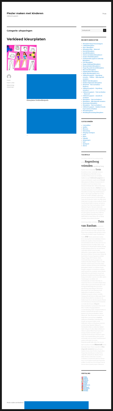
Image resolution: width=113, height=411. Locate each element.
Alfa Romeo (90, 304)
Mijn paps (98, 296)
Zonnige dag (91, 192)
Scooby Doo (89, 362)
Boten (84, 136)
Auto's (86, 201)
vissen (87, 211)
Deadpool (91, 292)
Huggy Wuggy (85, 258)
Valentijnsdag (99, 319)
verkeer (95, 294)
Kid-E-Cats (84, 193)
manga (83, 333)
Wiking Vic (98, 325)
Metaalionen (97, 358)
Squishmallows (92, 336)
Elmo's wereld (88, 317)
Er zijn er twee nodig (95, 201)
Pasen (83, 237)
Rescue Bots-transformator (89, 364)
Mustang (96, 290)
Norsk (85, 386)
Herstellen (84, 192)
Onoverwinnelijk (90, 170)
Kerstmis (98, 263)
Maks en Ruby (93, 327)
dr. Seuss (103, 201)
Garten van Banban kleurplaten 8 (92, 55)
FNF (86, 237)
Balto (102, 263)
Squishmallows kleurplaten (91, 71)
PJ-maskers (89, 241)
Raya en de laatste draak (88, 360)
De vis (96, 248)
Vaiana (90, 252)
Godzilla (100, 294)
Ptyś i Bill (98, 213)
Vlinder (94, 229)
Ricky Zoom (91, 250)
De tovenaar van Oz (99, 362)
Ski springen (98, 232)
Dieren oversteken (93, 283)
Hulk (90, 203)
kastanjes (84, 347)
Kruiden (83, 248)
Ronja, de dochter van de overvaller (91, 277)
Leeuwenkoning (86, 309)
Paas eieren (84, 199)
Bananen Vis (90, 244)
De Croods (99, 211)
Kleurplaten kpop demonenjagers (93, 44)
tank (91, 273)
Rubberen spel (85, 178)
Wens (88, 176)
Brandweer (84, 172)
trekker (83, 362)
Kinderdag (84, 222)
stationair (99, 207)
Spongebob (88, 239)
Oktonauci (84, 229)
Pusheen (83, 265)
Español (85, 389)
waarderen (98, 347)
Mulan (97, 275)
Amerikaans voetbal (93, 353)
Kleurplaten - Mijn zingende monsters (94, 101)
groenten (99, 286)
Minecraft (98, 345)
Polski (85, 377)
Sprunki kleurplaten (88, 53)
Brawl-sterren (91, 296)
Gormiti (92, 344)
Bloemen (85, 129)
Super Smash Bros (98, 234)
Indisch (83, 273)
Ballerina (102, 197)
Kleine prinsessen (94, 237)
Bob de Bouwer (95, 218)
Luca (87, 313)
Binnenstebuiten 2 (86, 306)
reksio (99, 258)
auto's (104, 277)
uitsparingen (10, 87)
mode (98, 180)
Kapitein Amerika (90, 213)
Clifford (96, 186)
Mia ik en (93, 188)
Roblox (98, 188)
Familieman (91, 275)
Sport (84, 134)
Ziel (97, 279)
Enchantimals (85, 281)
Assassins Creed (91, 190)
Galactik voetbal (86, 355)
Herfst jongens (97, 300)
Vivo (94, 211)
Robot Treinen (88, 256)
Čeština (85, 382)
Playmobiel (89, 298)
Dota (101, 353)
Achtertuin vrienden (95, 357)
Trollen (92, 329)
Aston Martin (101, 271)
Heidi (90, 211)
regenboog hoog (98, 166)
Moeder (90, 199)
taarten (99, 317)
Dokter (95, 321)
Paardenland (85, 203)
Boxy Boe (97, 265)
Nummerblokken (94, 313)
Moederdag (84, 288)
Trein (98, 169)
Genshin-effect (85, 218)
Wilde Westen (85, 357)
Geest (104, 344)
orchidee (102, 269)
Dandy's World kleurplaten (90, 57)
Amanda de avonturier (91, 271)
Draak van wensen (86, 321)
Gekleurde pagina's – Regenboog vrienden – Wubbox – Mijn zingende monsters (93, 77)
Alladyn (97, 355)
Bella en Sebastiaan (93, 323)
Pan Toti (90, 290)
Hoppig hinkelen (95, 307)
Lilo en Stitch (100, 216)
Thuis (104, 14)
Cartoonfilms (86, 125)
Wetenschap (10, 85)
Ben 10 (94, 197)
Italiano (85, 381)
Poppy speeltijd (92, 193)
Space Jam (100, 331)
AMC (92, 186)
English (85, 378)
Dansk (85, 384)
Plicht (83, 216)
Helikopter (84, 323)
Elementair (84, 290)
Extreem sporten (86, 197)
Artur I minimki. (92, 172)
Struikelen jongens (86, 294)
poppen (89, 269)
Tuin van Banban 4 (95, 205)
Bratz (92, 355)
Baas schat (89, 351)
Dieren (85, 146)
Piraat (101, 355)
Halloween (84, 319)
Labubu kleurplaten (88, 45)
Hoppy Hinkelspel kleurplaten (91, 64)
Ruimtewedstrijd (86, 186)
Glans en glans (85, 331)
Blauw (101, 283)
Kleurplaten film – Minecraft (91, 49)
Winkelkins (91, 319)
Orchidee (99, 176)
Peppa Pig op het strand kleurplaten (93, 68)
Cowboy (99, 190)
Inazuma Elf (90, 265)
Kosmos (100, 172)
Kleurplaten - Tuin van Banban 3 (92, 105)
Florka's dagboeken (99, 351)
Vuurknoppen (85, 279)
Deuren (86, 254)
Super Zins (84, 336)
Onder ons (96, 199)
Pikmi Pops (93, 331)
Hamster (84, 263)
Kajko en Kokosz (93, 222)
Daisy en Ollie (101, 262)
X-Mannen (98, 334)
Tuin (103, 230)
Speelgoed (86, 144)
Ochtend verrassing (93, 158)
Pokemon (101, 364)
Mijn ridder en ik (99, 244)
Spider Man (95, 252)
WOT (91, 258)
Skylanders (84, 252)
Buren (95, 317)
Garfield (88, 311)
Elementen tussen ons (97, 315)
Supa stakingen (89, 232)
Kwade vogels (92, 180)
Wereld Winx (95, 311)
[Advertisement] (52, 86)
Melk (82, 317)
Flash (82, 201)
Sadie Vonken (99, 209)
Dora (99, 184)
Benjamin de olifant (87, 246)
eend (98, 321)
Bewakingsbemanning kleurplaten (93, 112)
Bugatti (104, 190)
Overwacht (84, 260)
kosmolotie (100, 226)
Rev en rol (102, 306)
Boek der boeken (86, 195)
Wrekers (90, 234)
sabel (102, 334)
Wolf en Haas (89, 216)
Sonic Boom (88, 300)
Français (85, 380)
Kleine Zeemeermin (94, 254)
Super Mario (90, 347)
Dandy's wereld (90, 333)
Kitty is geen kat (90, 284)
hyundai (83, 244)
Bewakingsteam (86, 174)
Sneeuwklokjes (96, 239)
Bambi (97, 284)
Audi (82, 271)
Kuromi (90, 260)
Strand (102, 180)
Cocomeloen (95, 269)
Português (86, 387)
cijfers (89, 229)
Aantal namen (91, 263)
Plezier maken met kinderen (25, 13)
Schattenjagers (100, 192)
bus (98, 327)
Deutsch (85, 379)
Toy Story (84, 158)
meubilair (92, 279)
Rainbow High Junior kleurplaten (92, 83)
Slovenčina (86, 388)
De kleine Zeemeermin (96, 182)
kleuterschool (90, 248)
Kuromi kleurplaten (88, 51)
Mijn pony (103, 199)
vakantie (99, 230)
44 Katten (97, 292)
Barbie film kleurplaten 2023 (91, 73)
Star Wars (102, 186)
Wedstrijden (84, 327)
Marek (9, 80)
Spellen (85, 127)
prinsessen (95, 306)
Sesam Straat (91, 334)
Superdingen (92, 288)
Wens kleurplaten (88, 110)
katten (95, 246)
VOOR (97, 197)
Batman (88, 302)
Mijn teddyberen (99, 329)
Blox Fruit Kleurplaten (89, 70)
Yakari (101, 313)
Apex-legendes (100, 360)
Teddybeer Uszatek (87, 358)
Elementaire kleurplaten (90, 103)
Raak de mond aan (98, 273)
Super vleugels (95, 309)
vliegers (96, 304)
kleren (88, 273)
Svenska (85, 391)
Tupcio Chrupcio (91, 207)
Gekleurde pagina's (96, 178)
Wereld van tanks (91, 230)
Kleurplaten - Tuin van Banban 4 (92, 99)
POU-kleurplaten (88, 62)
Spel (84, 142)
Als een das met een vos (98, 243)
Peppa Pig (84, 353)
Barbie (83, 170)
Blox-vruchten (85, 307)
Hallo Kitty (93, 342)
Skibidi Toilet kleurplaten (90, 81)
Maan (83, 232)
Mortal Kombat (85, 188)
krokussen (84, 275)
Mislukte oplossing (97, 195)
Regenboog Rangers (97, 214)
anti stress (99, 288)
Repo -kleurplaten (88, 47)
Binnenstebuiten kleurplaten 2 (92, 66)
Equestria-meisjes (98, 256)
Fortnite (97, 250)
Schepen (87, 329)
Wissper (94, 262)
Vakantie (85, 138)
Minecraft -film (85, 315)
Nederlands (86, 385)
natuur (90, 267)
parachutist (87, 214)
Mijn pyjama (85, 182)
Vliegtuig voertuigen (89, 132)
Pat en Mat (100, 193)
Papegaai (84, 296)
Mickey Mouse (101, 246)
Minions (88, 243)
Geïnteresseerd (96, 302)
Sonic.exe (93, 176)
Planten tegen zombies (88, 209)
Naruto (95, 258)
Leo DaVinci (96, 267)
